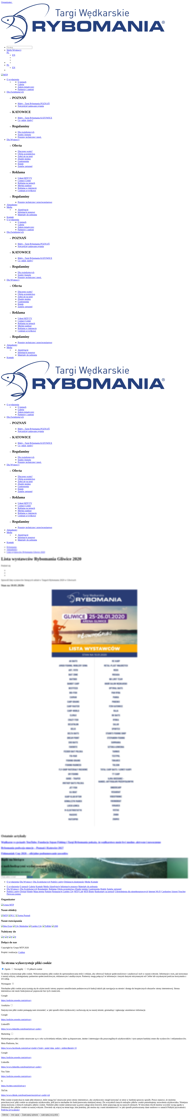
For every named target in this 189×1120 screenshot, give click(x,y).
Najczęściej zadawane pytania (31, 106)
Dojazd (23, 891)
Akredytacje (23, 209)
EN (13, 55)
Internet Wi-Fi (155, 891)
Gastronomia (23, 161)
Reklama (53, 889)
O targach (22, 82)
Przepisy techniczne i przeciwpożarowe (35, 202)
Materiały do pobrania (27, 214)
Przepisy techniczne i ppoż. (30, 137)
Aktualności (12, 204)
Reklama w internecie (27, 188)
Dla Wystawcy (13, 139)
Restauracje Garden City (63, 891)
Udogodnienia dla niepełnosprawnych (131, 891)
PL (8, 52)
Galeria (21, 84)
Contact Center (24, 180)
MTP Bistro (89, 891)
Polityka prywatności (10, 1110)
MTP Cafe (78, 891)
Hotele (21, 164)
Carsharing (166, 891)
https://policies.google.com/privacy (16, 1000)
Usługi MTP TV (25, 178)
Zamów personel (25, 166)
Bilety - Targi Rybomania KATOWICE (35, 118)
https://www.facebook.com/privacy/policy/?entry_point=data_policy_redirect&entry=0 (39, 1048)
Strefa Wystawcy (14, 50)
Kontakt (10, 217)
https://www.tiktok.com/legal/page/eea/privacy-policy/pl (25, 1095)
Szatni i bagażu (24, 134)
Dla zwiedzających (26, 132)
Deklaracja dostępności (74, 882)
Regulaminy (43, 889)
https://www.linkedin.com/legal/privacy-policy (21, 1029)
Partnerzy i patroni (26, 89)
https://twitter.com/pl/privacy (13, 1086)
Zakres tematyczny (26, 87)
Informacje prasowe (26, 212)
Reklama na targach (26, 183)
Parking (48, 891)
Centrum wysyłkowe (27, 190)
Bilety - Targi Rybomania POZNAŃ (34, 103)
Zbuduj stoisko (24, 159)
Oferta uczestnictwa (26, 154)
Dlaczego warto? (25, 151)
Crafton (21, 952)
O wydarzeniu (13, 79)
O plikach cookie (34, 969)
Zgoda (7, 969)
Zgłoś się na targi (25, 156)
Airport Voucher (178, 891)
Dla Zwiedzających (15, 92)
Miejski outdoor (25, 185)
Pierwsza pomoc (14, 894)
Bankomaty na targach (104, 891)
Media (9, 207)
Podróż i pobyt (57, 882)
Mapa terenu (38, 891)
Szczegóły (18, 969)
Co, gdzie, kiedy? (25, 120)
